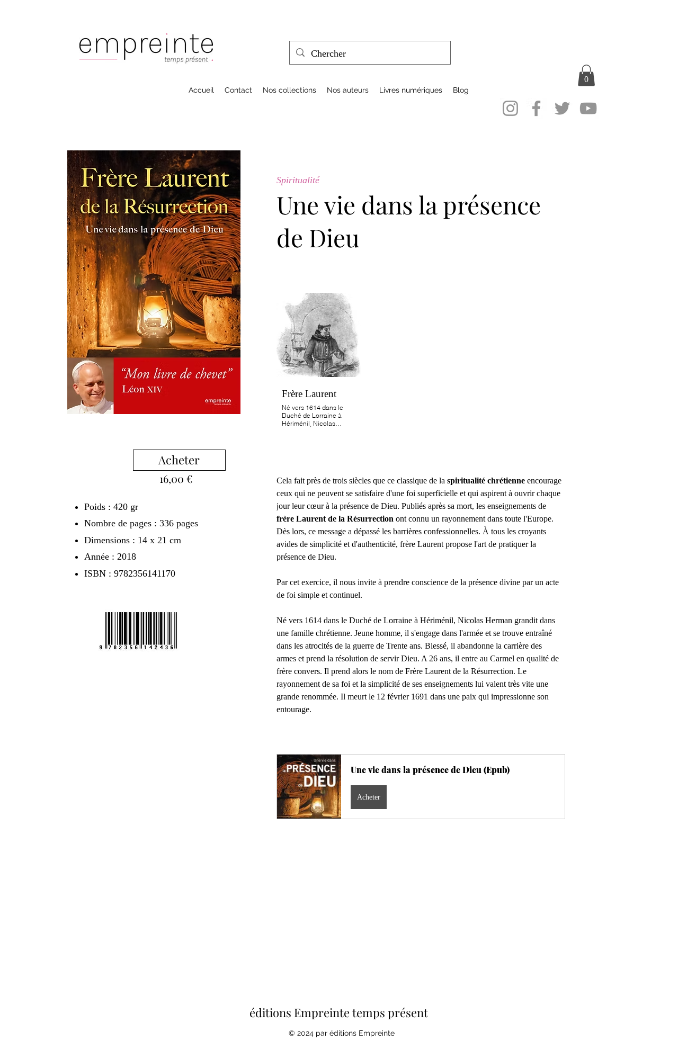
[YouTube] (588, 108)
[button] (586, 75)
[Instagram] (510, 108)
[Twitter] (562, 108)
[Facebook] (536, 108)
